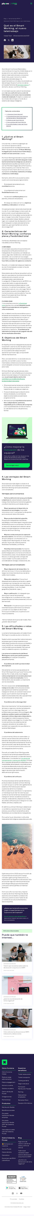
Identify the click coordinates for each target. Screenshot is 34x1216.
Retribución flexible (8, 1107)
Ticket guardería (23, 1080)
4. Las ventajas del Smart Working (16, 122)
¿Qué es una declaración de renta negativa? (25, 1162)
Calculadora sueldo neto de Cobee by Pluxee (8, 1131)
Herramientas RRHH (14, 18)
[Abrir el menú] (31, 3)
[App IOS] (23, 1187)
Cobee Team (8, 36)
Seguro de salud (23, 1084)
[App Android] (11, 1187)
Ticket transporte (24, 1077)
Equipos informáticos (25, 1103)
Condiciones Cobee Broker (13, 1207)
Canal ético (5, 1155)
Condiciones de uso (17, 1203)
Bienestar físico (23, 1100)
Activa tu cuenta (7, 1085)
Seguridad (26, 1207)
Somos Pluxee (6, 1149)
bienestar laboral (23, 85)
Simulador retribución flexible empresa (8, 1115)
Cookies (21, 1199)
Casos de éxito (7, 1152)
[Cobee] (9, 4)
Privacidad (13, 1199)
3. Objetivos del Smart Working (15, 120)
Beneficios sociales (8, 1110)
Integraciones (7, 1097)
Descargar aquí (12, 465)
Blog (5, 18)
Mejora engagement (8, 1082)
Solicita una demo (8, 1088)
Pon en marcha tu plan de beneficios (15, 916)
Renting (20, 1092)
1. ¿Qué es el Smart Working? (14, 114)
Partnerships (6, 1100)
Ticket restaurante (24, 1074)
